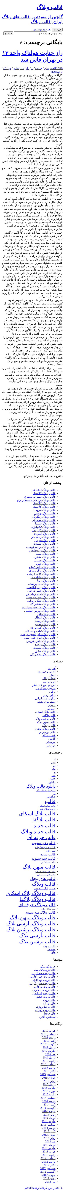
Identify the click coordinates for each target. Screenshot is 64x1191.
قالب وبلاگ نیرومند (44, 510)
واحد (60, 71)
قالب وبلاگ (48, 725)
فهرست (57, 29)
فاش (16, 68)
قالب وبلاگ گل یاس (43, 530)
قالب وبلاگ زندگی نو (43, 536)
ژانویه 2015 (48, 1094)
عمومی (51, 708)
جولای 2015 (48, 1077)
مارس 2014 (48, 1121)
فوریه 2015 (48, 1091)
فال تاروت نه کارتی (44, 986)
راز (27, 68)
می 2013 (50, 1141)
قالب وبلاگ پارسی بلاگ (30, 923)
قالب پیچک (49, 945)
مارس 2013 (48, 1148)
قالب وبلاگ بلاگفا (37, 899)
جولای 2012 (48, 1175)
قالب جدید (44, 825)
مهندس (51, 949)
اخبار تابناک (48, 678)
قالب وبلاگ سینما (45, 523)
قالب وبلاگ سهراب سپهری (39, 496)
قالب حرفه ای (41, 837)
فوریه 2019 (48, 1030)
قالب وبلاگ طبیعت (44, 543)
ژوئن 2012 (49, 1178)
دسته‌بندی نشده (46, 701)
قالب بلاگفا (48, 715)
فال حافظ (49, 1013)
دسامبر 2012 (48, 1158)
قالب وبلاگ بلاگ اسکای (30, 893)
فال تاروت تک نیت (44, 969)
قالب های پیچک (42, 878)
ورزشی (51, 745)
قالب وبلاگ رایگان (48, 909)
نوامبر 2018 (48, 1037)
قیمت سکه (48, 735)
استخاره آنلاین (47, 1016)
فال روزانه (49, 1003)
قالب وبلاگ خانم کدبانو (42, 567)
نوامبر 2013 (48, 1128)
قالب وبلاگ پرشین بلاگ (30, 929)
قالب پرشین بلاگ (45, 718)
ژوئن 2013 (49, 1138)
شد (22, 68)
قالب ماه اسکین (48, 862)
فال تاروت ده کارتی (43, 989)
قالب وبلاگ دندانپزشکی (41, 583)
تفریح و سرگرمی (45, 688)
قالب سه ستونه (43, 858)
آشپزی (51, 668)
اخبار (52, 674)
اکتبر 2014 (49, 1104)
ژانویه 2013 (48, 1154)
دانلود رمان (48, 695)
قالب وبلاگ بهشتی (44, 513)
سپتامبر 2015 (47, 1074)
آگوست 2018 (47, 1044)
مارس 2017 (48, 1050)
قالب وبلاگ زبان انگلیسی (40, 587)
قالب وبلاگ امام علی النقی (39, 637)
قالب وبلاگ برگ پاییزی (42, 570)
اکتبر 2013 (49, 1131)
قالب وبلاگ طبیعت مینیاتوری (38, 607)
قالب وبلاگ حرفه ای (36, 904)
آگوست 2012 (47, 1171)
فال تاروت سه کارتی (43, 973)
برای (53, 769)
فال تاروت (49, 1000)
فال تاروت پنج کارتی (43, 979)
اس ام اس (49, 681)
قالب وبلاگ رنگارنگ (43, 516)
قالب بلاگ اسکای (45, 711)
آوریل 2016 (49, 1057)
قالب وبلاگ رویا (46, 580)
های (53, 952)
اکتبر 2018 (49, 1040)
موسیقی (50, 742)
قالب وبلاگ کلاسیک (44, 493)
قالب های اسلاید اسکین (45, 871)
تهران (47, 68)
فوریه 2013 (48, 1151)
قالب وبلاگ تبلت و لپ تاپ (40, 630)
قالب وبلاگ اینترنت (44, 533)
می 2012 (50, 1181)
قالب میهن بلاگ (46, 721)
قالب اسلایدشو (47, 809)
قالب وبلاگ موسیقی (43, 520)
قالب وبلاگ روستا (45, 620)
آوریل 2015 (49, 1084)
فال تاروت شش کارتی (42, 983)
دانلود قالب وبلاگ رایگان (45, 790)
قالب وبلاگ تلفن (45, 614)
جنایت (38, 68)
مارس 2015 (48, 1087)
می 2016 (50, 1054)
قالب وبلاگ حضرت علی (41, 590)
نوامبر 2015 (48, 1067)
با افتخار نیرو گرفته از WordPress (44, 1187)
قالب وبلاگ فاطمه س (42, 577)
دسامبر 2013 (48, 1124)
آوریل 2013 (49, 1144)
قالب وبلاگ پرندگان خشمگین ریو (36, 499)
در (32, 68)
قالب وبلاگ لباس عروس (40, 641)
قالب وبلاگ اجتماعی (43, 489)
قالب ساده (47, 854)
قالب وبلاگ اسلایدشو (44, 888)
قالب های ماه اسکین (46, 875)
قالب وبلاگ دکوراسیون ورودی (37, 634)
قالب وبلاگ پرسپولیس (42, 550)
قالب (50, 801)
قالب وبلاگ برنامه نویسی (40, 546)
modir (54, 71)
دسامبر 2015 (48, 1064)
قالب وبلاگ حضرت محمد (40, 597)
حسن (52, 778)
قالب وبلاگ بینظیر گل (42, 604)
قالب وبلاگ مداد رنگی (42, 654)
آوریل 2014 (49, 1117)
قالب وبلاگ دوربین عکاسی (39, 610)
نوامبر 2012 (48, 1161)
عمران (51, 705)
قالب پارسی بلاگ (37, 935)
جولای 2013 (48, 1134)
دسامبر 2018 (48, 1033)
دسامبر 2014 (48, 1097)
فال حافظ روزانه (45, 1006)
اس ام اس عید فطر (43, 685)
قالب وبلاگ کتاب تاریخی (41, 573)
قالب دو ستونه (43, 842)
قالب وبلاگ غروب (44, 540)
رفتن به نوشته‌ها (42, 29)
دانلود (52, 691)
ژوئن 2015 (49, 1081)
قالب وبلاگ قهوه (45, 563)
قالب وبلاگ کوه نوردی (42, 627)
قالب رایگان (50, 851)
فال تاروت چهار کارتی (42, 976)
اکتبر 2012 (49, 1164)
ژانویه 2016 (48, 1060)
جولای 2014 (48, 1111)
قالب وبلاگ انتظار (45, 617)
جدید (53, 776)
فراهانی (51, 796)
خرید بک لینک (47, 966)
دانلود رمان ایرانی (45, 698)
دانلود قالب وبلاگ (40, 786)
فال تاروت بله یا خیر (43, 993)
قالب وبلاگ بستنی (44, 560)
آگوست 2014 (47, 1107)
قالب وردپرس (47, 732)
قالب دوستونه (45, 847)
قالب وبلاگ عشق (45, 651)
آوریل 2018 (49, 1047)
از (54, 759)
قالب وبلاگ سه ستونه (40, 912)
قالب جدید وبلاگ (38, 831)
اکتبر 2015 (49, 1070)
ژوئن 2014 (49, 1114)
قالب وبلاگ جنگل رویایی (41, 600)
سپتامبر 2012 (47, 1168)
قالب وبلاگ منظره (44, 557)
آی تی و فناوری (46, 671)
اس (53, 762)
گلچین (53, 68)
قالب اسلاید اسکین (47, 806)
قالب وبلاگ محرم (45, 624)
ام (54, 765)
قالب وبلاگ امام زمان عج (40, 594)
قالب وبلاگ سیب (45, 553)
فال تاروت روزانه (45, 1010)
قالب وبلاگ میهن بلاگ (32, 917)
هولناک (7, 68)
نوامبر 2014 (48, 1101)
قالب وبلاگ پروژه (45, 644)
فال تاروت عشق (45, 996)
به (54, 772)
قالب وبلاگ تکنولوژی (43, 526)
